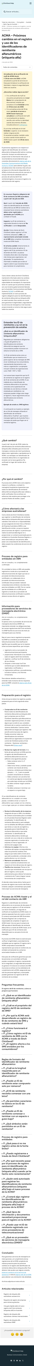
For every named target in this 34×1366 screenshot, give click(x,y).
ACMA (11, 291)
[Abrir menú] (30, 3)
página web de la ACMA (23, 1275)
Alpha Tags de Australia (10, 24)
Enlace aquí (18, 745)
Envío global (20, 22)
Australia (28, 22)
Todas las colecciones (8, 22)
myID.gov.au (23, 125)
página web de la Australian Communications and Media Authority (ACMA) (16, 163)
